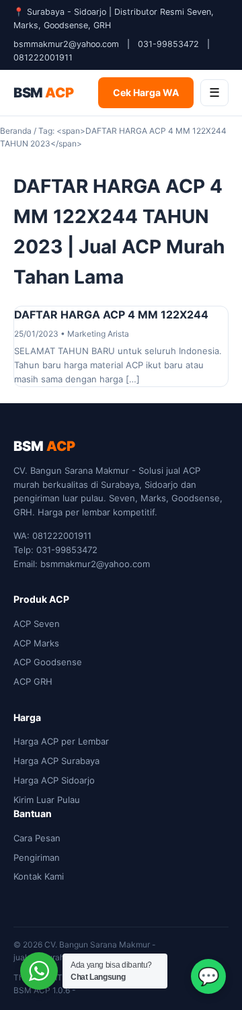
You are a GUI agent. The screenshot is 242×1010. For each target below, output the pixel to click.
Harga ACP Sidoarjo (54, 780)
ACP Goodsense (47, 662)
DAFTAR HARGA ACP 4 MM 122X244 (111, 314)
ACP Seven (36, 623)
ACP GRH (32, 681)
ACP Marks (36, 643)
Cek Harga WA (146, 92)
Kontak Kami (38, 876)
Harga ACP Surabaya (56, 760)
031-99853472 (168, 44)
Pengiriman (36, 857)
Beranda (16, 131)
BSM (43, 93)
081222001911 (43, 57)
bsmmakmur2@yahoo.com (66, 44)
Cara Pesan (37, 838)
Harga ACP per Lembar (61, 741)
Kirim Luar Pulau (46, 799)
